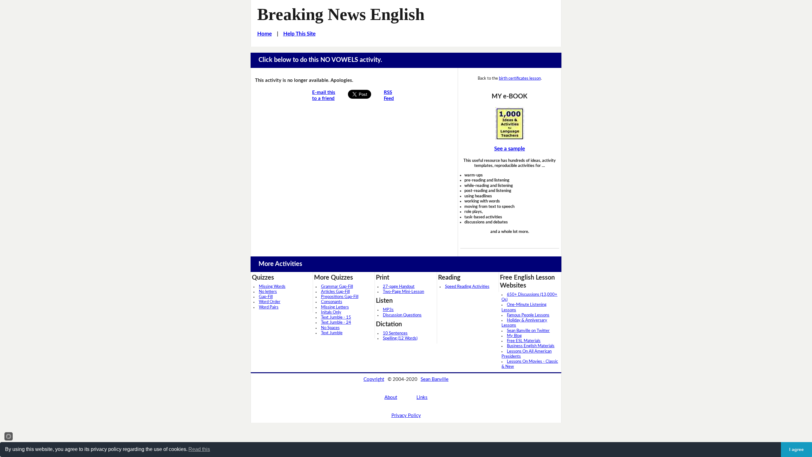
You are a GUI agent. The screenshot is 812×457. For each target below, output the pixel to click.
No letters (268, 292)
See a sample (509, 148)
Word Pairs (268, 307)
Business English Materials (530, 346)
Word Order (269, 302)
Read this (199, 449)
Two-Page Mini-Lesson (403, 292)
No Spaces (330, 328)
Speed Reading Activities (467, 287)
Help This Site (299, 33)
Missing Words (272, 287)
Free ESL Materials (523, 341)
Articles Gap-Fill (335, 292)
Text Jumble (332, 333)
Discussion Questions (402, 315)
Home (264, 33)
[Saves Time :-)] (509, 123)
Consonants (331, 302)
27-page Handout (399, 287)
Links (422, 397)
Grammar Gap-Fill (337, 287)
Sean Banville (435, 379)
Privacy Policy (406, 415)
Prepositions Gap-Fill (339, 297)
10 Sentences (395, 333)
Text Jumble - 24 (336, 323)
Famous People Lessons (528, 315)
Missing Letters (335, 307)
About (390, 397)
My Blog (514, 336)
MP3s (388, 310)
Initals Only (331, 312)
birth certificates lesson (520, 78)
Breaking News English (340, 14)
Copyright (373, 379)
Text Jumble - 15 (336, 317)
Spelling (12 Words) (400, 338)
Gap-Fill (266, 297)
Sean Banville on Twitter (528, 331)
